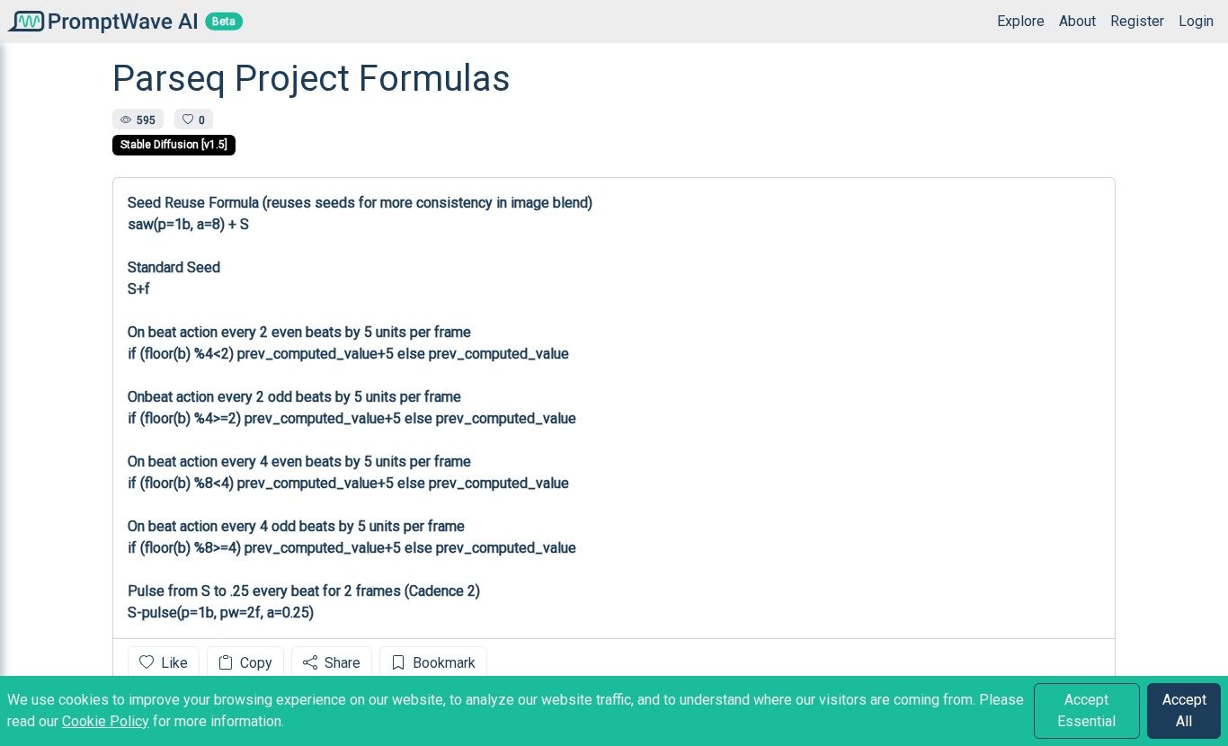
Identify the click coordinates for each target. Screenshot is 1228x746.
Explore (1021, 21)
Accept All (1184, 710)
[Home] (98, 21)
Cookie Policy (105, 721)
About (1077, 21)
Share (340, 662)
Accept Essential (1086, 710)
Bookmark (442, 662)
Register (1137, 21)
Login (1196, 21)
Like (172, 662)
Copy (254, 662)
